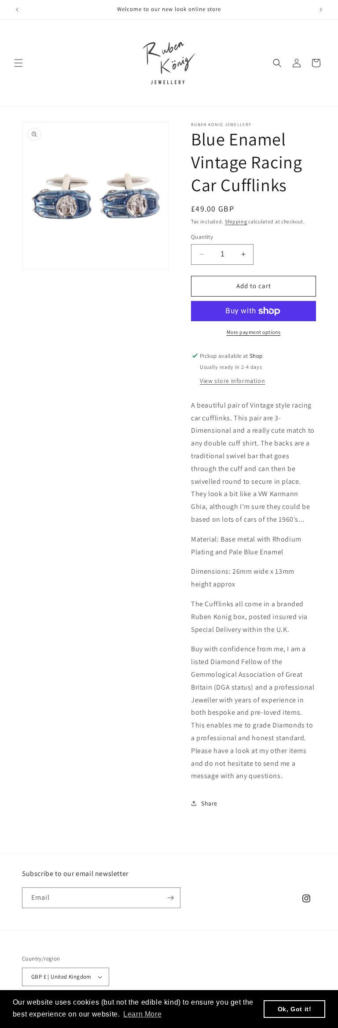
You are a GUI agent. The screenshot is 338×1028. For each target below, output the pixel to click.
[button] (18, 63)
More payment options (254, 332)
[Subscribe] (170, 897)
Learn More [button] (142, 1014)
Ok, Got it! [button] (295, 1009)
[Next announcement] (321, 9)
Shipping (236, 221)
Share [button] (209, 803)
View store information (232, 381)
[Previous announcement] (17, 9)
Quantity (202, 237)
